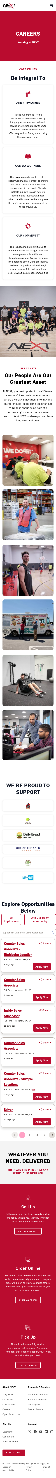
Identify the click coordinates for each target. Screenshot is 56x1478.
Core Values (8, 1404)
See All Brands (35, 1409)
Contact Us (8, 1436)
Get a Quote (34, 1404)
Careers (6, 1409)
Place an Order (28, 1300)
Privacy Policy (29, 1468)
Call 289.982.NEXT (28, 1231)
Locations (7, 1431)
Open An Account (11, 1414)
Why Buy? (7, 1394)
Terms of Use (46, 1468)
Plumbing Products (38, 1394)
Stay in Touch (13, 1452)
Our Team (7, 1399)
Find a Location (28, 1365)
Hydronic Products (37, 1399)
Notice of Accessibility (8, 1468)
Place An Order (10, 1441)
